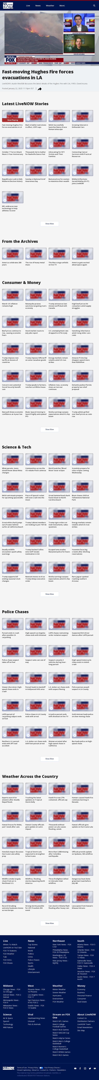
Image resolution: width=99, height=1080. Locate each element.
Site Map (81, 1030)
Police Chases (33, 960)
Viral (30, 1014)
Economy (81, 989)
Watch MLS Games (61, 1055)
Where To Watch (10, 944)
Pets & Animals (34, 1024)
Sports (30, 963)
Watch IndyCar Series (61, 1038)
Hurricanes (57, 995)
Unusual (31, 1021)
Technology (8, 1024)
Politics (31, 954)
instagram (85, 1068)
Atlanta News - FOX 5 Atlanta (86, 945)
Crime (30, 957)
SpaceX (6, 1021)
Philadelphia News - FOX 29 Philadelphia (61, 951)
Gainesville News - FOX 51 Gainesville (85, 961)
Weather (58, 985)
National (31, 947)
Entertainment (34, 972)
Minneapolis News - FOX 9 (11, 1001)
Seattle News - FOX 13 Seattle (36, 1006)
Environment (58, 998)
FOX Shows (8, 963)
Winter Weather (59, 989)
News (31, 940)
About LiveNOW (86, 1014)
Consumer (81, 998)
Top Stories (33, 944)
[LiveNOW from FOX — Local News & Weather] (11, 5)
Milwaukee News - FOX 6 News (10, 1006)
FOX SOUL (7, 960)
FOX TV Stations (10, 950)
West (31, 985)
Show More (49, 224)
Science (7, 1014)
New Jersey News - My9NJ (60, 961)
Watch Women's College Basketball (60, 1047)
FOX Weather (8, 954)
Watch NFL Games (60, 1021)
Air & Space (8, 1018)
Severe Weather (59, 992)
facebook (80, 1068)
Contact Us (82, 1018)
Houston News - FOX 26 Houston (86, 972)
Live (5, 940)
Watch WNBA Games (61, 1052)
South (80, 940)
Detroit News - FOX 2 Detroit (12, 996)
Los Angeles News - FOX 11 (36, 996)
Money (81, 985)
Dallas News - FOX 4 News (85, 967)
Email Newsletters (84, 1027)
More (62, 5)
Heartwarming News (36, 1018)
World (30, 950)
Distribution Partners (86, 1021)
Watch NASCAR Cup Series (61, 1034)
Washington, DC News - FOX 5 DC (60, 956)
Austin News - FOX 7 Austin (85, 978)
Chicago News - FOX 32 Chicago (11, 990)
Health (30, 966)
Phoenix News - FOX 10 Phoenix (36, 990)
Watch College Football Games (59, 1025)
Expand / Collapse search (94, 6)
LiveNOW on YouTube (12, 947)
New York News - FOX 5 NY (62, 945)
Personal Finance (84, 995)
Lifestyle (31, 969)
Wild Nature (8, 1027)
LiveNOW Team (84, 1024)
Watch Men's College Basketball (61, 1042)
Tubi (5, 957)
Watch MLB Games (61, 1029)
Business (81, 992)
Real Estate (82, 1001)
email (95, 1068)
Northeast (59, 940)
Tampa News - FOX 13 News (85, 956)
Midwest (8, 985)
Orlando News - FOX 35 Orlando (85, 951)
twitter (90, 1068)
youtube (75, 1068)
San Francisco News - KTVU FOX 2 (37, 1001)
